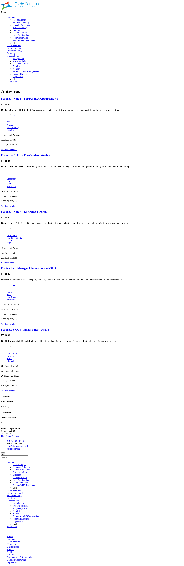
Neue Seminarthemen (22, 480)
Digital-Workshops (21, 469)
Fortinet (10, 292)
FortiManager (13, 297)
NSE (9, 181)
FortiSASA (12, 353)
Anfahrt (16, 511)
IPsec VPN (12, 235)
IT (14, 115)
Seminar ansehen (9, 149)
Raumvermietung (15, 493)
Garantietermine (20, 477)
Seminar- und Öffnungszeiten (26, 516)
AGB (9, 552)
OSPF (10, 240)
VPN (9, 184)
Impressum (18, 521)
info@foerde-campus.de (18, 446)
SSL (9, 122)
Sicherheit (11, 179)
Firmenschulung (20, 472)
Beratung (17, 475)
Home (10, 536)
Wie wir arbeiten (20, 506)
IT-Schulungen (19, 464)
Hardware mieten (20, 482)
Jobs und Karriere (21, 519)
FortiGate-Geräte (14, 238)
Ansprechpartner (20, 508)
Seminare (11, 462)
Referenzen (12, 526)
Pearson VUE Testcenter (24, 485)
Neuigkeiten (18, 503)
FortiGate (11, 186)
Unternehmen (13, 500)
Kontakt (16, 513)
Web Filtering (13, 127)
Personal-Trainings (21, 467)
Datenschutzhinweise (16, 560)
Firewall (10, 361)
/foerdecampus (13, 449)
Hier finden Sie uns (10, 436)
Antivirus (11, 125)
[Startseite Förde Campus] (20, 9)
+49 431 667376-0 (15, 441)
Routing (10, 130)
